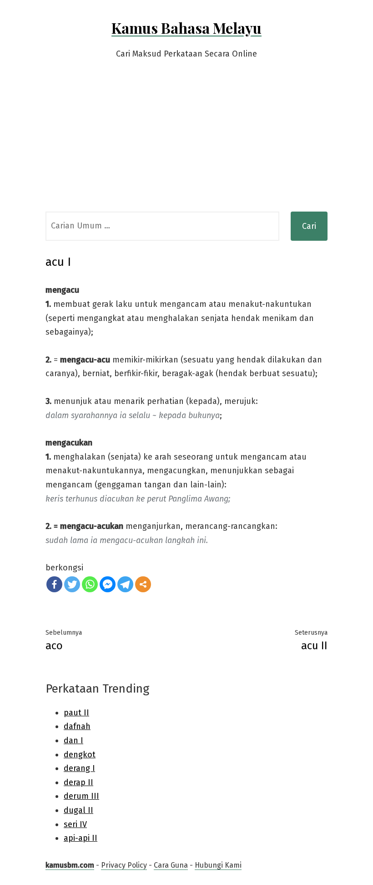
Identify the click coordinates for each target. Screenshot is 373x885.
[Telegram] (125, 584)
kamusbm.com (69, 865)
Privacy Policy (124, 865)
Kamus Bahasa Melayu (186, 27)
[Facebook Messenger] (108, 584)
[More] (143, 584)
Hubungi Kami (218, 865)
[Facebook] (54, 584)
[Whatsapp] (90, 584)
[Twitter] (72, 584)
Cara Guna (171, 865)
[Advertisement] (186, 143)
